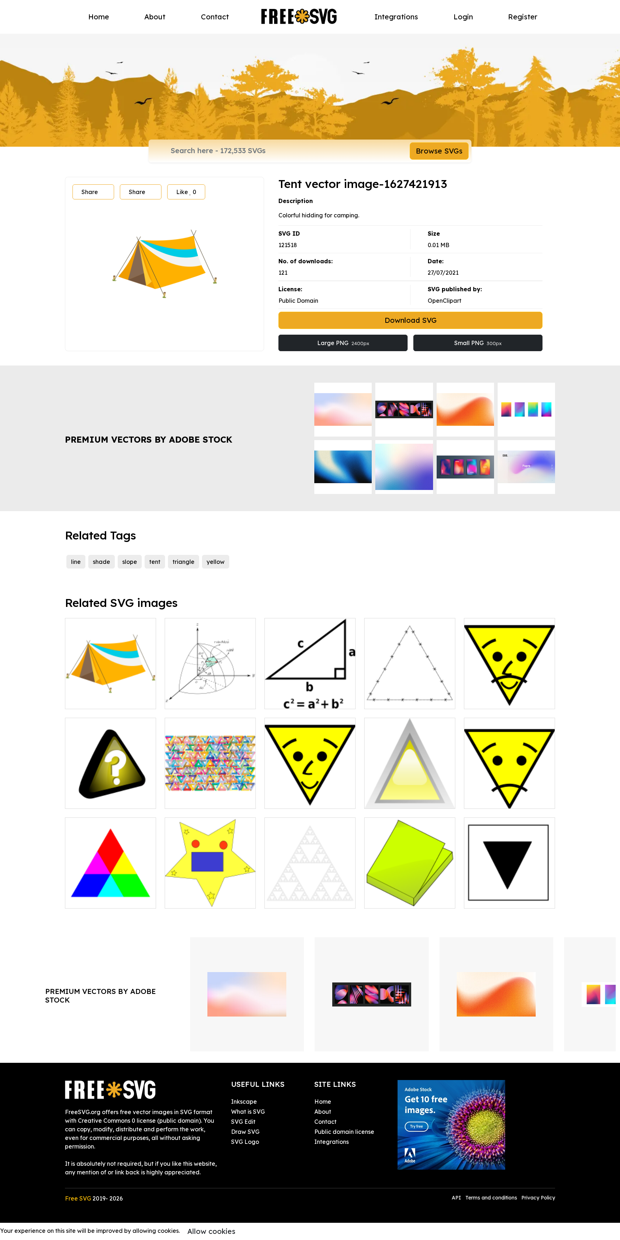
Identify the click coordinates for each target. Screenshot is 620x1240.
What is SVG (248, 1111)
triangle (183, 561)
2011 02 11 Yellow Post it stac (410, 894)
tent (154, 561)
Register (522, 16)
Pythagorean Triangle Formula (310, 695)
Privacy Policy (538, 1197)
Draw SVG (245, 1131)
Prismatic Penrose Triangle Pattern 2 (210, 794)
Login (463, 16)
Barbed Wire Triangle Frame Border (410, 695)
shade (101, 561)
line (76, 561)
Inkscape (244, 1101)
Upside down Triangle (502, 898)
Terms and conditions (491, 1197)
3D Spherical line (196, 699)
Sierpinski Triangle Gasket (308, 898)
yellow (216, 561)
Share (89, 191)
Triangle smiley (293, 798)
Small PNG (478, 342)
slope (129, 561)
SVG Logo (245, 1141)
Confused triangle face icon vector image (510, 794)
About (154, 16)
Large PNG (343, 342)
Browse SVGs (439, 150)
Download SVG (411, 320)
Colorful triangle (95, 898)
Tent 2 (81, 699)
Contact (215, 16)
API (457, 1197)
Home (98, 16)
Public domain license (344, 1131)
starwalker (188, 898)
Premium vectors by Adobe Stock (148, 439)
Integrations (396, 16)
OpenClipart (444, 300)
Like (186, 191)
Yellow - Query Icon (100, 798)
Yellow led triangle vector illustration (410, 794)
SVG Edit (243, 1121)
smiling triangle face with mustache (509, 695)
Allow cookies (211, 1231)
